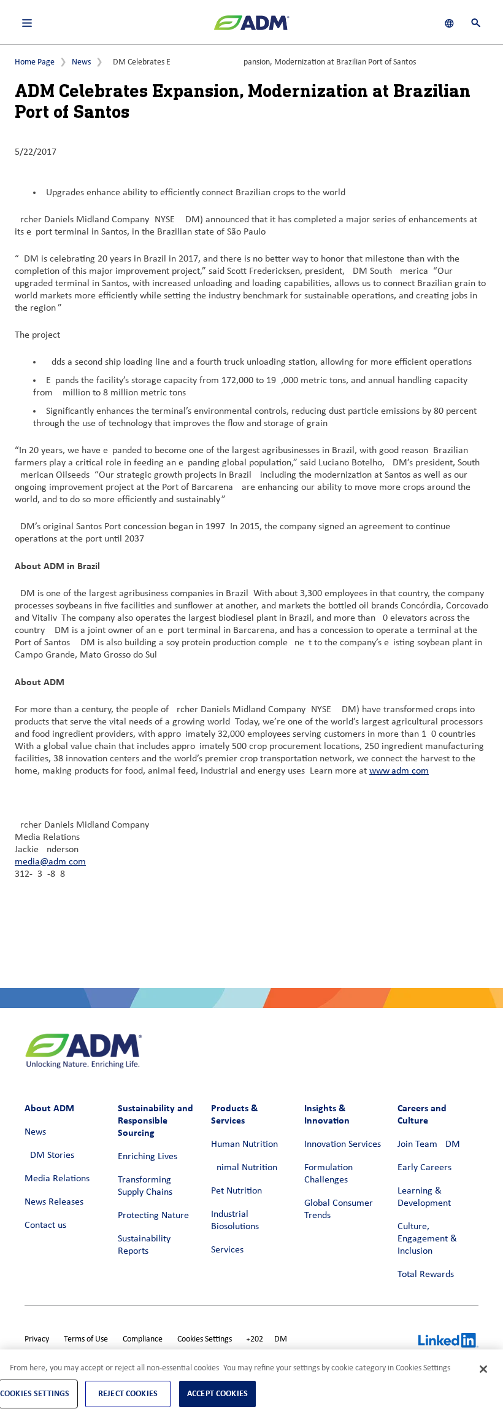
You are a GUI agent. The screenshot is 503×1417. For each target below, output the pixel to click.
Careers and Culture (422, 1114)
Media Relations (57, 1179)
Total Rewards (425, 1274)
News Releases (54, 1202)
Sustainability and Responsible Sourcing (155, 1120)
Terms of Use (86, 1339)
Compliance (143, 1339)
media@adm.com (50, 862)
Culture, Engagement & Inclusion (427, 1239)
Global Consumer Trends (338, 1209)
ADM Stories (49, 1155)
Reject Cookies (128, 1393)
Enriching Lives (147, 1157)
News (81, 62)
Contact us (45, 1225)
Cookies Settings (204, 1339)
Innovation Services (342, 1144)
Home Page (35, 62)
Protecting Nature (153, 1216)
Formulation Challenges (328, 1174)
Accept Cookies (217, 1393)
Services (227, 1250)
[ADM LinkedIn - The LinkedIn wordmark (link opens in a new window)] (448, 1342)
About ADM (49, 1108)
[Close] (483, 1369)
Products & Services (234, 1114)
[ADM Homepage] (251, 28)
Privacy (37, 1339)
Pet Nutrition (236, 1191)
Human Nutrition (244, 1144)
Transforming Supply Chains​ (145, 1186)
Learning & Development (424, 1197)
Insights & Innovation (327, 1114)
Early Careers (424, 1168)
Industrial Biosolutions (235, 1220)
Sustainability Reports (144, 1245)
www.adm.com (399, 771)
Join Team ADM (428, 1144)
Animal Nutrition (244, 1168)
